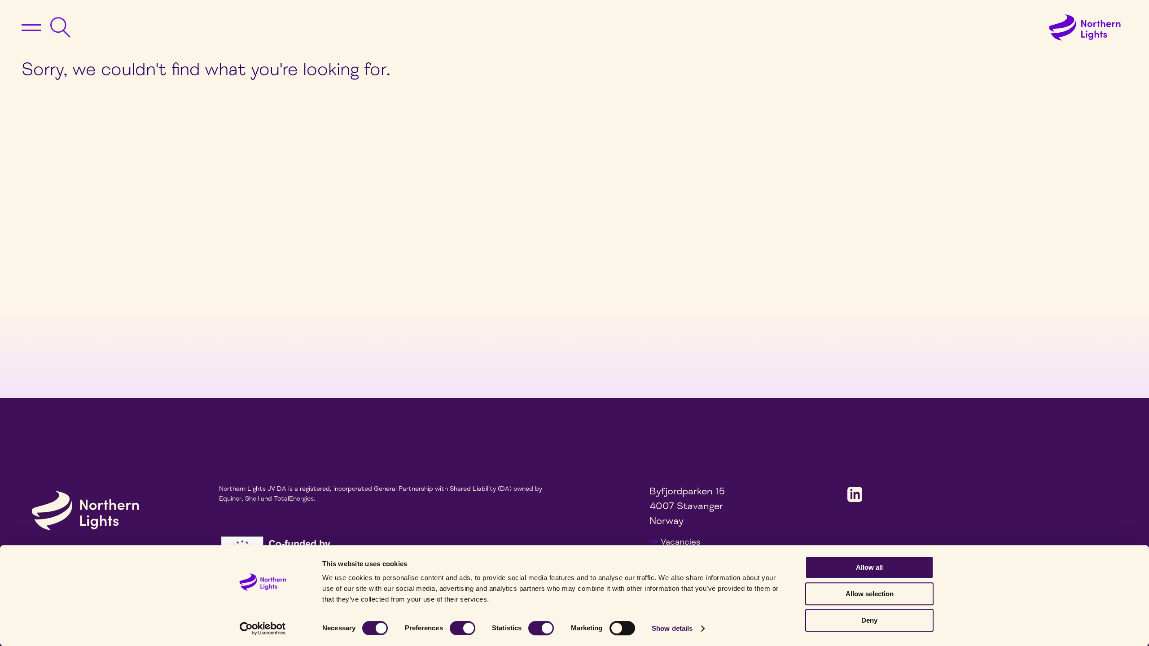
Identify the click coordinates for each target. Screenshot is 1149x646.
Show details (672, 628)
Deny (869, 620)
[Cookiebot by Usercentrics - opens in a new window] (263, 628)
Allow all (869, 567)
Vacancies (680, 542)
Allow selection (870, 594)
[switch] (462, 628)
